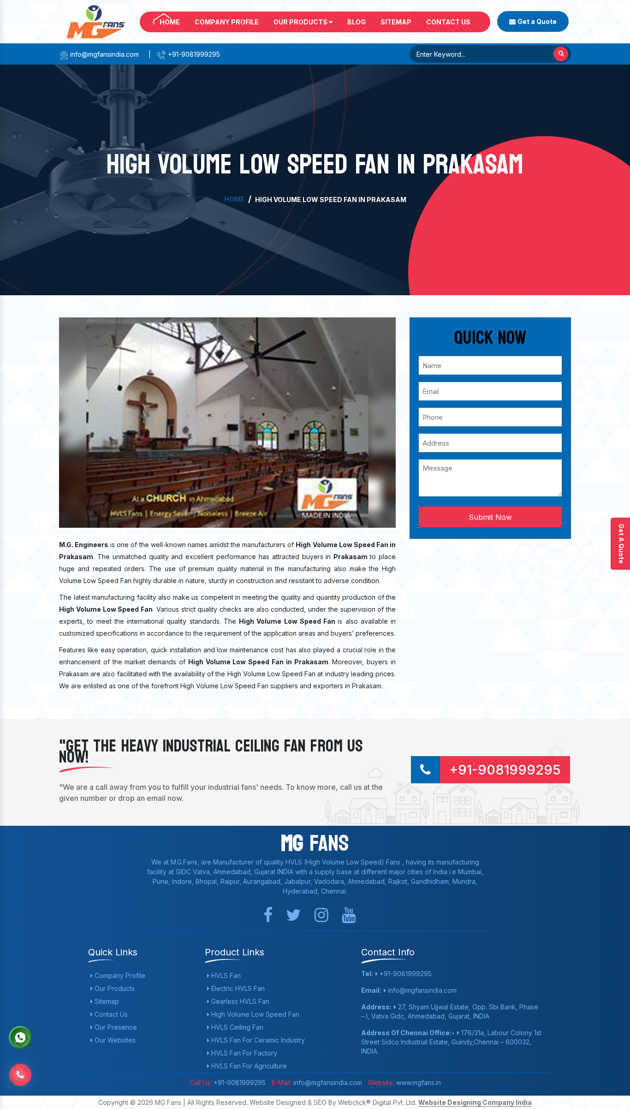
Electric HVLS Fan (237, 988)
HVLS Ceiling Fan (236, 1027)
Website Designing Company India (475, 1102)
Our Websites (114, 1040)
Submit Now (490, 517)
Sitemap (395, 22)
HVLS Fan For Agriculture (248, 1066)
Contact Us (448, 22)
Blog (356, 22)
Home (170, 22)
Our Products (301, 22)
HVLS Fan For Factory (243, 1053)
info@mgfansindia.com (103, 54)
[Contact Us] (20, 1074)
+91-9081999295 (193, 54)
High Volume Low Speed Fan (254, 1014)
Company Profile (227, 22)
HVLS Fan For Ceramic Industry (257, 1040)
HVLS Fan (225, 975)
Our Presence (115, 1027)
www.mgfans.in (417, 1082)
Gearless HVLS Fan (239, 1001)
